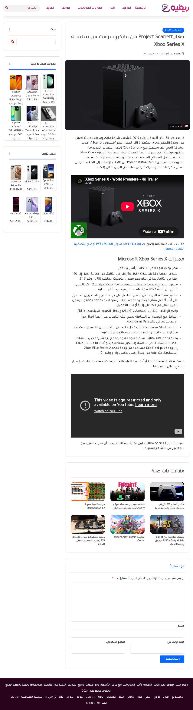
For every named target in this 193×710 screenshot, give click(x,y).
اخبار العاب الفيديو (173, 30)
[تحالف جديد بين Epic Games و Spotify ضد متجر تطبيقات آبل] (127, 491)
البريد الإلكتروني (175, 642)
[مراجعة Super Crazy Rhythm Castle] (127, 524)
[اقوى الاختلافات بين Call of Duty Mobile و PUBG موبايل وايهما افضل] (167, 524)
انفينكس (111, 697)
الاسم (181, 626)
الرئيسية (140, 8)
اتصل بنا (102, 703)
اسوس (70, 697)
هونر (139, 697)
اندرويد (127, 8)
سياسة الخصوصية (31, 697)
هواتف (65, 8)
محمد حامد (176, 54)
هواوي (157, 697)
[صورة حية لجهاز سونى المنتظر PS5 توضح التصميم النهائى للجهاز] (88, 524)
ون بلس (91, 697)
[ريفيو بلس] (175, 8)
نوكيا (100, 697)
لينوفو (80, 697)
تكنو (61, 697)
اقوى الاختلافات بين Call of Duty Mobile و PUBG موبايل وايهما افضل (169, 541)
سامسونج (178, 697)
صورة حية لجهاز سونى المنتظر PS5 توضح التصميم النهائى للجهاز (88, 541)
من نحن (14, 697)
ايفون (166, 697)
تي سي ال (50, 697)
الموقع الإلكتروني (115, 642)
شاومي (130, 697)
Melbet (90, 703)
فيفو (121, 697)
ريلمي (148, 697)
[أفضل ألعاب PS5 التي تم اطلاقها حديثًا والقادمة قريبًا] (167, 491)
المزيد (50, 8)
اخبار (112, 8)
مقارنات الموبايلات (90, 8)
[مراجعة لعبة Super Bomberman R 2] (88, 491)
